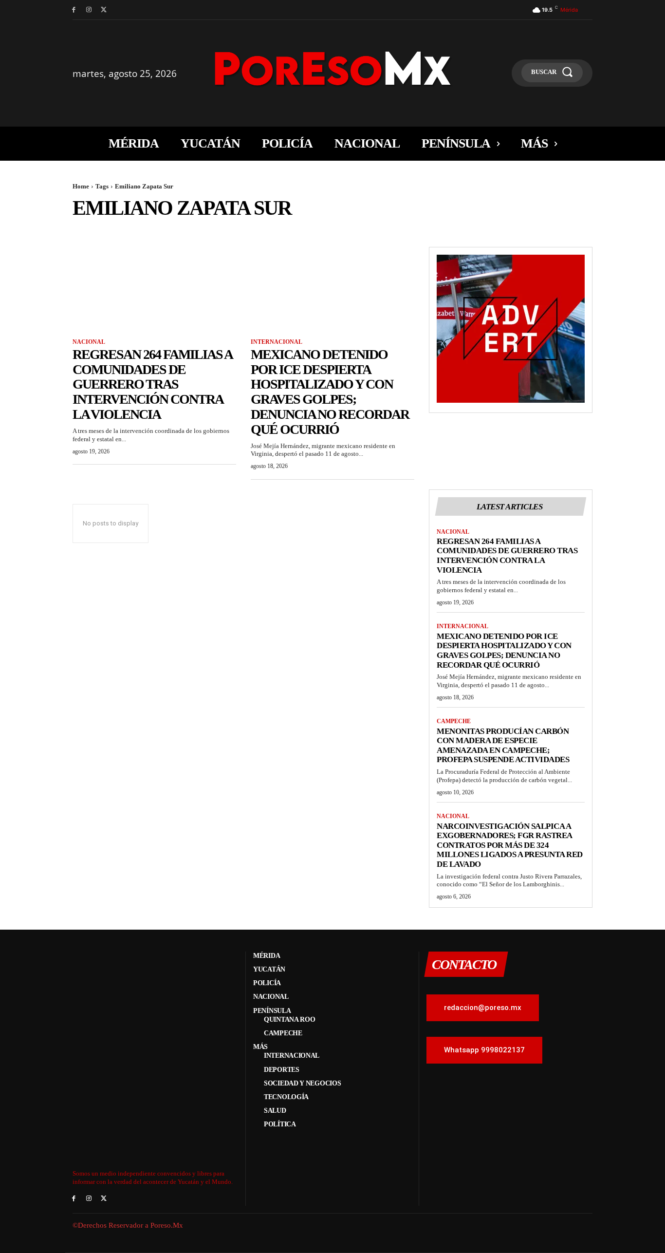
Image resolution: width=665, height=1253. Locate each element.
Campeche (454, 721)
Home (81, 186)
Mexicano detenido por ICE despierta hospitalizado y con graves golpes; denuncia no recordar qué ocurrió (330, 392)
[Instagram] (89, 10)
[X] (104, 10)
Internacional (276, 341)
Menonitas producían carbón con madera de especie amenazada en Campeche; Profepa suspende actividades (503, 746)
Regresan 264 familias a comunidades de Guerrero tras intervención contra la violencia (153, 384)
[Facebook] (74, 10)
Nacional (89, 341)
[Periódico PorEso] (332, 68)
